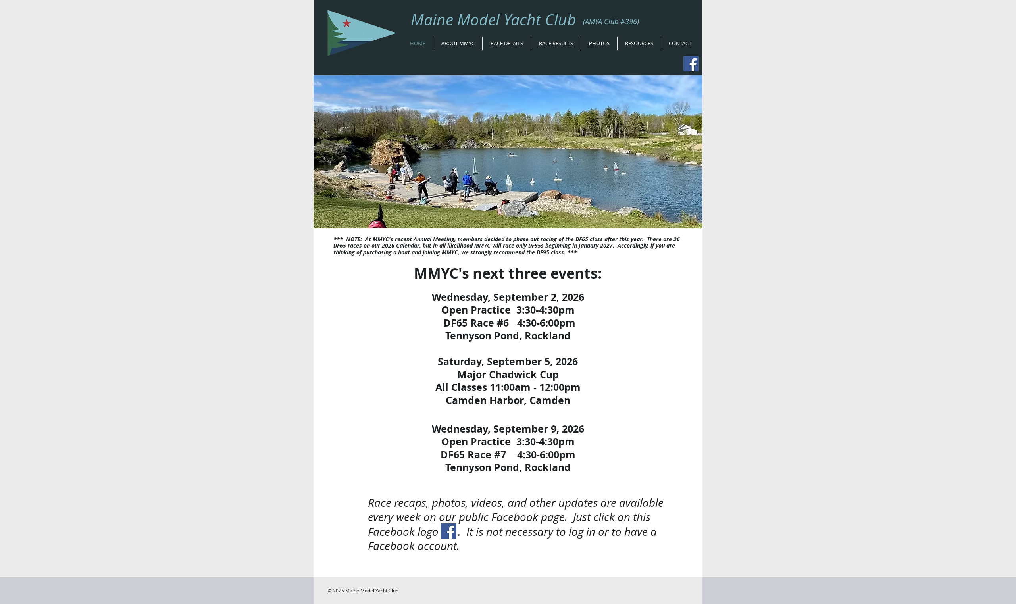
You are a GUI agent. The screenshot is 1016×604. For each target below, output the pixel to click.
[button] (457, 43)
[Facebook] (691, 63)
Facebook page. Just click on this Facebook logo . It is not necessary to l (509, 524)
